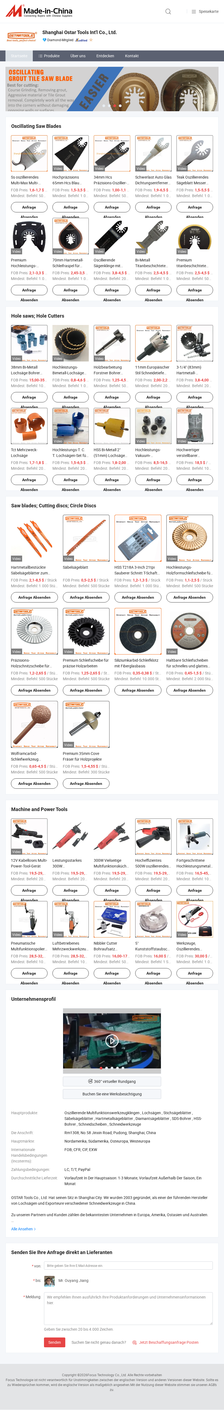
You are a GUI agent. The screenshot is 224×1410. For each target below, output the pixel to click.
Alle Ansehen (22, 1228)
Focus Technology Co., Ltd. (107, 1375)
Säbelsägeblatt (75, 567)
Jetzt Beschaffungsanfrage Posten (165, 1342)
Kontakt (132, 55)
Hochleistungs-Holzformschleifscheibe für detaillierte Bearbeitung (189, 573)
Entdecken (105, 55)
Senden (54, 1342)
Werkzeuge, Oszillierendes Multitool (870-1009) (193, 949)
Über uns (78, 55)
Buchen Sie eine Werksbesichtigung (112, 1093)
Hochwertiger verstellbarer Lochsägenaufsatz (192, 455)
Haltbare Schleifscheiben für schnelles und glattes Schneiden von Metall (187, 666)
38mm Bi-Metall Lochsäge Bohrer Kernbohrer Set (25, 372)
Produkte (52, 55)
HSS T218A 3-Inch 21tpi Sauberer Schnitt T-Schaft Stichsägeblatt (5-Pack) (135, 573)
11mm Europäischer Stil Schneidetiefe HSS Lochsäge (152, 372)
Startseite (19, 55)
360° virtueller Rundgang (115, 1081)
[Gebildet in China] (39, 10)
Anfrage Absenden (29, 208)
